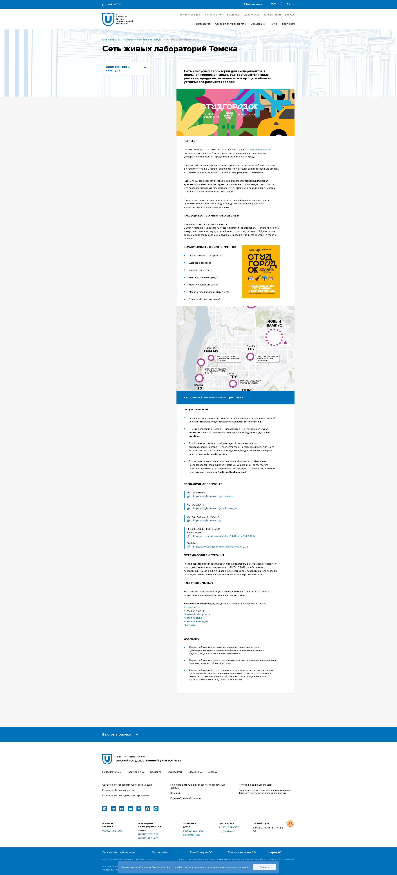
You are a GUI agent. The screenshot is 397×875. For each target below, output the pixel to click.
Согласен (264, 867)
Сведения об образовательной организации (127, 784)
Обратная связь (253, 4)
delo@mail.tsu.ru (191, 834)
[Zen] (147, 808)
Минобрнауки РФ (201, 852)
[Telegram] (113, 808)
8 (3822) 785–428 (148, 838)
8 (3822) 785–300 (112, 830)
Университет (129, 39)
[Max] (156, 808)
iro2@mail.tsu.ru (227, 831)
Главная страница (111, 39)
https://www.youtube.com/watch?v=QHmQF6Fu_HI (220, 546)
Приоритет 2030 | (190, 15)
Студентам (234, 15)
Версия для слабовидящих (119, 852)
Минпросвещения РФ (242, 852)
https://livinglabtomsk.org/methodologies (215, 508)
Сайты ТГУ (114, 4)
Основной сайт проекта (197, 614)
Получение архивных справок (255, 784)
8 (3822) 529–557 (229, 827)
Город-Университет (259, 149)
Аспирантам (252, 15)
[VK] (104, 808)
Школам (290, 15)
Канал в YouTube (193, 617)
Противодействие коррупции (118, 790)
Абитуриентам (214, 15)
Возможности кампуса (149, 39)
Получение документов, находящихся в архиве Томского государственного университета (265, 792)
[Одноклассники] (138, 808)
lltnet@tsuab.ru (192, 607)
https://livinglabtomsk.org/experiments (213, 496)
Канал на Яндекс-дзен (196, 621)
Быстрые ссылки (116, 734)
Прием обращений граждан (185, 798)
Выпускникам (272, 15)
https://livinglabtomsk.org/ (207, 520)
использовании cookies (220, 867)
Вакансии (175, 793)
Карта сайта (159, 852)
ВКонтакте (190, 625)
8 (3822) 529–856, (148, 834)
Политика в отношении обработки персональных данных (197, 786)
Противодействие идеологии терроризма (125, 795)
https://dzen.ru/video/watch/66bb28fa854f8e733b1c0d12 (224, 536)
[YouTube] (130, 808)
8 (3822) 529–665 (193, 830)
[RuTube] (121, 808)
